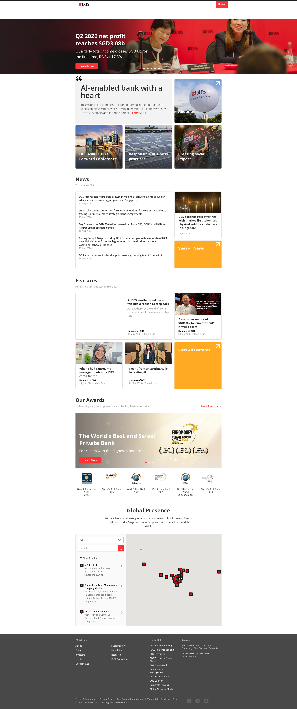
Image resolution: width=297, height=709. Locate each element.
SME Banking (156, 680)
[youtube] (206, 700)
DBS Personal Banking (161, 645)
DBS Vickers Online (159, 676)
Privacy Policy (106, 699)
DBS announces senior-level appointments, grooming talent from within (121, 255)
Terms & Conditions (85, 699)
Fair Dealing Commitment (130, 699)
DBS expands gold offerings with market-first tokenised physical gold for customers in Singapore (198, 222)
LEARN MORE (139, 113)
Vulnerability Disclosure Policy (162, 699)
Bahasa (107, 245)
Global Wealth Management (157, 671)
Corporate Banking (159, 684)
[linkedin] (197, 700)
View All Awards (209, 406)
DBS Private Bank (158, 665)
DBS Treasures (157, 653)
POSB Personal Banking (162, 649)
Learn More (120, 66)
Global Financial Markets (162, 689)
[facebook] (189, 700)
